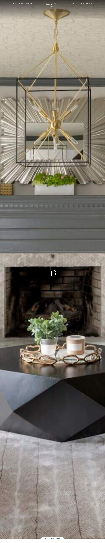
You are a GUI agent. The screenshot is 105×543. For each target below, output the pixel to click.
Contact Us (89, 3)
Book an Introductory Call (52, 538)
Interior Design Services (26, 3)
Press (82, 3)
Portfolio (76, 3)
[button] (15, 3)
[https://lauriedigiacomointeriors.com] (52, 3)
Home (40, 3)
